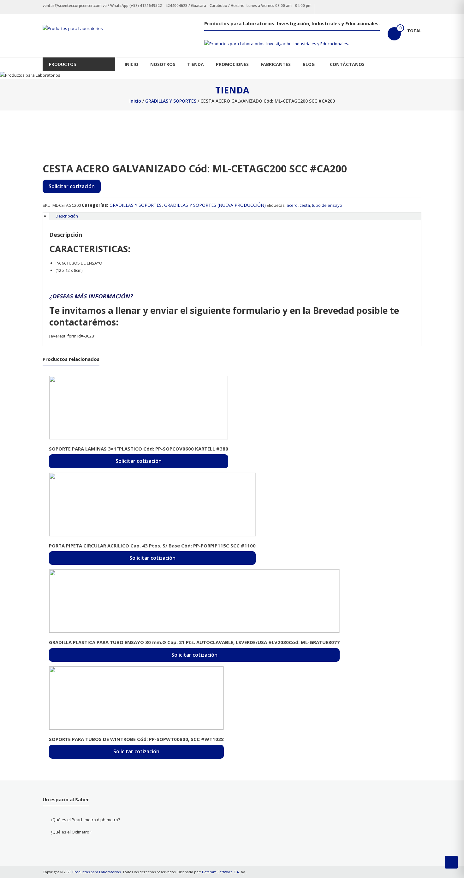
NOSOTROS (162, 64)
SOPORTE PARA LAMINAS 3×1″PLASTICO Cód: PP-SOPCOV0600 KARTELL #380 (138, 448)
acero (292, 205)
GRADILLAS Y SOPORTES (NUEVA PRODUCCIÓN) (215, 205)
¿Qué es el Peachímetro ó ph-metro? (85, 819)
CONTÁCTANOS (347, 64)
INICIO (131, 64)
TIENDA (195, 64)
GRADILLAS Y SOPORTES (170, 101)
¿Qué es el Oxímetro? (71, 832)
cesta (305, 205)
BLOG (309, 64)
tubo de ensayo (327, 205)
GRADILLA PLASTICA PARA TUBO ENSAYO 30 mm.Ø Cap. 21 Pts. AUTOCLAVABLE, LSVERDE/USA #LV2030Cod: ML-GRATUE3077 (194, 642)
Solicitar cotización (72, 186)
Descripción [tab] (67, 216)
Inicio (135, 101)
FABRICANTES (276, 64)
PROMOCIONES (232, 64)
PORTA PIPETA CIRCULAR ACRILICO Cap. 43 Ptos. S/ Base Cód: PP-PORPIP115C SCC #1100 (152, 545)
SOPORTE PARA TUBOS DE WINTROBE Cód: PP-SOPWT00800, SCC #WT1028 (136, 739)
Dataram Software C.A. (221, 871)
